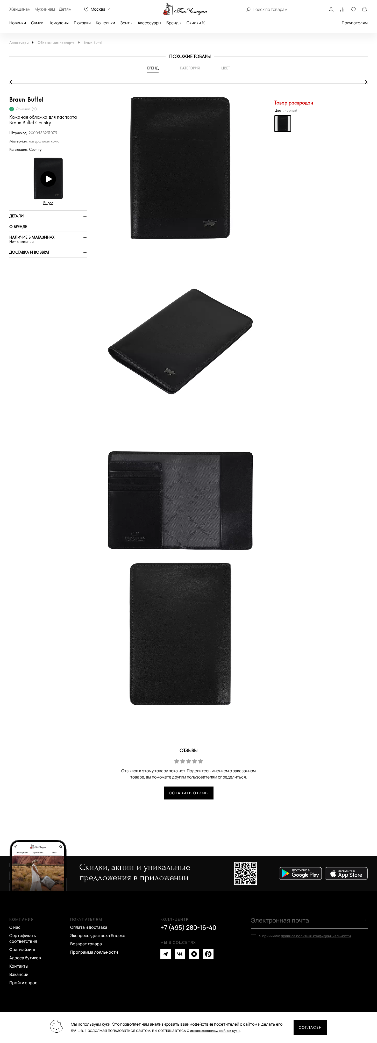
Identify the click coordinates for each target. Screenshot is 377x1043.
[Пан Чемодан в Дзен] (194, 954)
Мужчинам (44, 9)
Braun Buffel (93, 42)
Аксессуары (149, 23)
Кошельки (105, 23)
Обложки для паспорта (56, 42)
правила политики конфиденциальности (316, 935)
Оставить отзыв (188, 792)
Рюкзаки (82, 23)
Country (35, 149)
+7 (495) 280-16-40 (188, 927)
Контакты (18, 966)
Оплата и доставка (88, 927)
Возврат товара (86, 944)
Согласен (310, 1027)
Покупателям (355, 23)
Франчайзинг (22, 949)
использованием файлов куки (215, 1030)
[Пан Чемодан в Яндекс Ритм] (208, 954)
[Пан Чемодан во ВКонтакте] (180, 954)
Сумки (37, 23)
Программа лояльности (94, 952)
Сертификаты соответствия (23, 938)
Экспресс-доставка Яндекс (97, 935)
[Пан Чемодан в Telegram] (165, 954)
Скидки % (196, 23)
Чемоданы (58, 23)
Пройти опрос (23, 982)
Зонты (126, 23)
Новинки (17, 23)
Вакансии (18, 974)
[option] (177, 171)
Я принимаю (305, 936)
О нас (14, 927)
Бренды (173, 23)
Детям (65, 9)
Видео (48, 203)
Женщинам (20, 9)
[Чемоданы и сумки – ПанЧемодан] (185, 9)
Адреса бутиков (25, 958)
